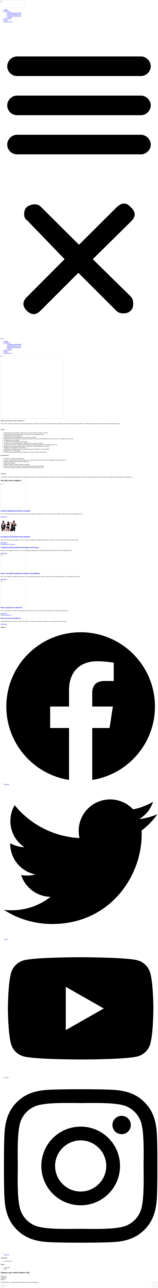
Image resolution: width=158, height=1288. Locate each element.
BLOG (6, 20)
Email (2, 1276)
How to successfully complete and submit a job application (20, 573)
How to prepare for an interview (11, 607)
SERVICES (7, 11)
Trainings (9, 17)
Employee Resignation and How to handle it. (16, 511)
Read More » (4, 516)
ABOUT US (7, 19)
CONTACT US (8, 21)
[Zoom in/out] (1, 1285)
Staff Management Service (14, 14)
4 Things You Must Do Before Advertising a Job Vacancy (20, 547)
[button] (79, 181)
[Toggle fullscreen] (3, 1285)
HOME (6, 10)
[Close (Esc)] (6, 1285)
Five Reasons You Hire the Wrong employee (15, 537)
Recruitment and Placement (14, 13)
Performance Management (14, 16)
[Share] (4, 1285)
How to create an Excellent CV (11, 618)
